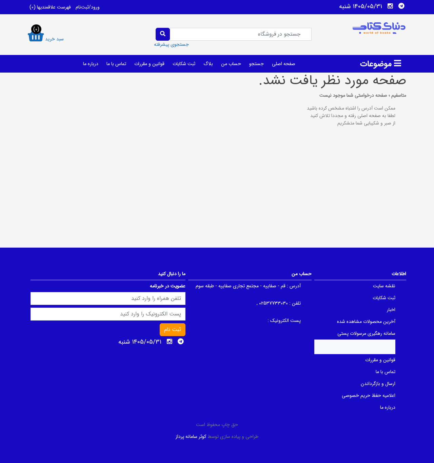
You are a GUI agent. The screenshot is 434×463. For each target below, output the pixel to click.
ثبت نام (172, 329)
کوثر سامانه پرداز (191, 436)
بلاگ (208, 63)
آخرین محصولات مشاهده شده (366, 321)
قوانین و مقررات (149, 63)
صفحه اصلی (283, 63)
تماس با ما (116, 63)
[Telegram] (401, 6)
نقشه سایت (384, 286)
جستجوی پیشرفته (171, 44)
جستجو (256, 63)
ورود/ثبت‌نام (88, 7)
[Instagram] (390, 6)
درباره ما (90, 63)
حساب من (231, 63)
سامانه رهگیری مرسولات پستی (366, 333)
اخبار (391, 309)
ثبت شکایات (184, 63)
